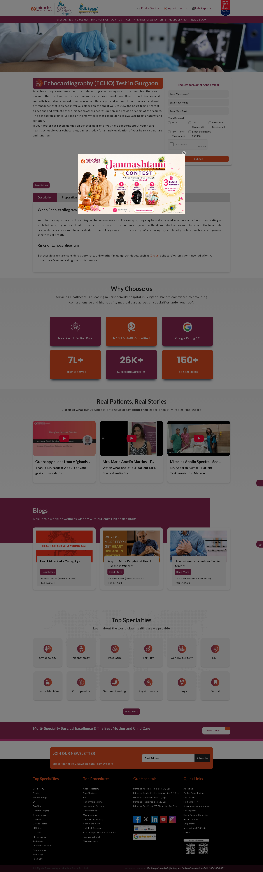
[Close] (184, 153)
